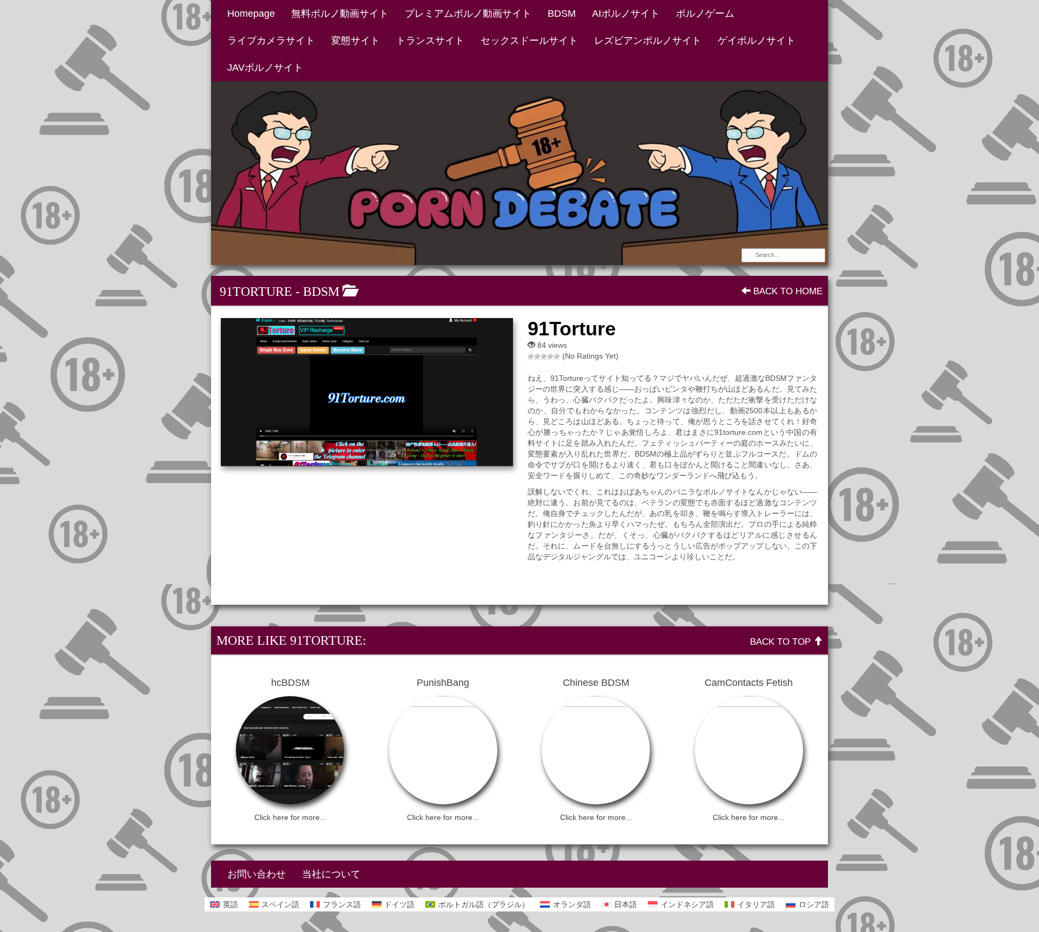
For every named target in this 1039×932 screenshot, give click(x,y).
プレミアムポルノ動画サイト (468, 13)
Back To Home (787, 291)
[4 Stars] (550, 356)
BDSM (562, 13)
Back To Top (781, 642)
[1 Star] (531, 356)
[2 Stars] (537, 356)
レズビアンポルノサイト (647, 40)
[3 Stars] (544, 356)
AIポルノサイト (626, 13)
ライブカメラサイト (271, 40)
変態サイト (355, 40)
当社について (331, 874)
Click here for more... (290, 817)
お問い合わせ (256, 874)
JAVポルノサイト (265, 67)
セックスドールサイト (529, 40)
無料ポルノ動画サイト (340, 13)
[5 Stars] (557, 356)
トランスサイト (430, 40)
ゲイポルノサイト (756, 40)
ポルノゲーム (705, 13)
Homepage (251, 13)
